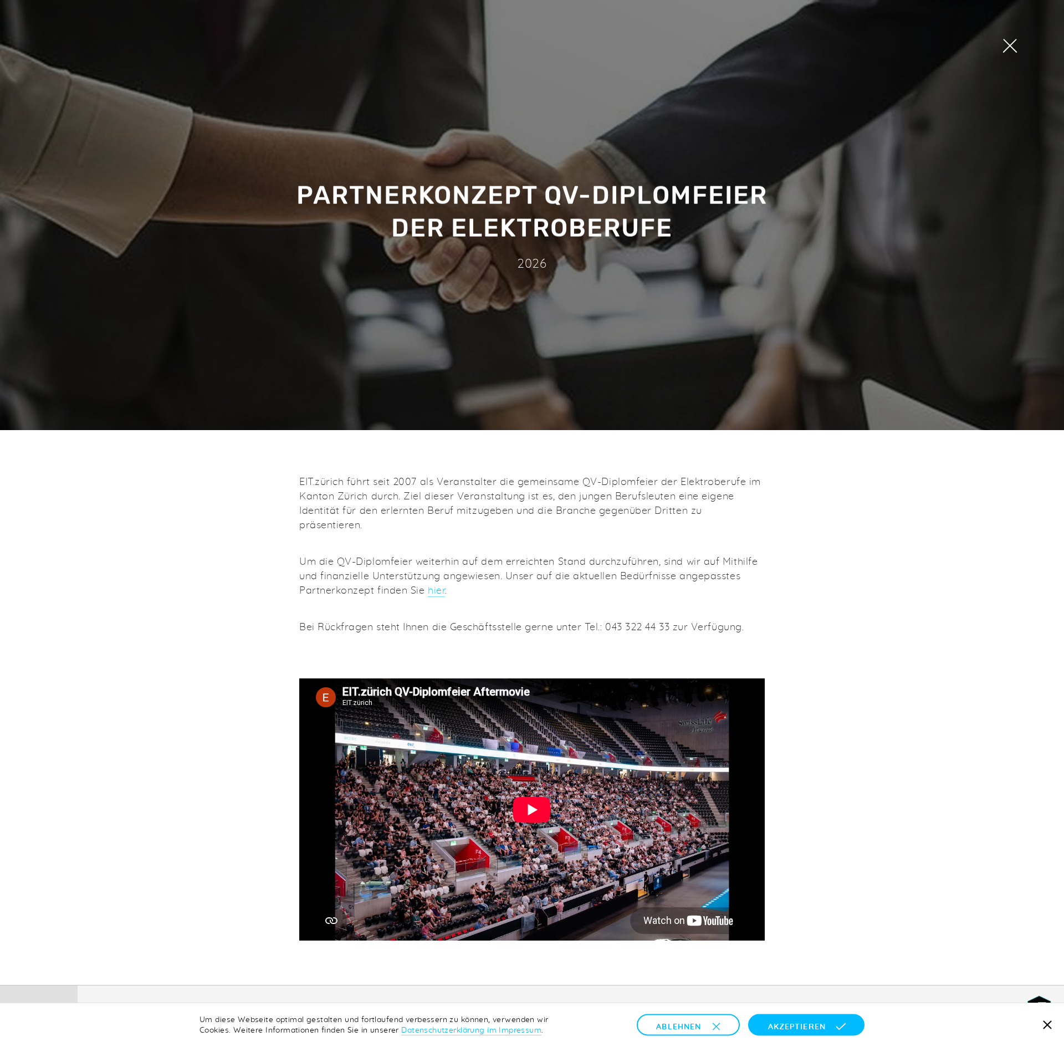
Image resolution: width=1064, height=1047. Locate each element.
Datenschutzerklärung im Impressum (471, 1030)
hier (436, 590)
